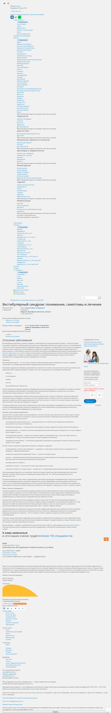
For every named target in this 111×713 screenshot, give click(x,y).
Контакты (20, 288)
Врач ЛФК (20, 65)
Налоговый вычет (22, 286)
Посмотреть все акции (9, 554)
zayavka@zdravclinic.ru (9, 672)
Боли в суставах (11, 615)
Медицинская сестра (23, 61)
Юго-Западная (27, 255)
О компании (18, 270)
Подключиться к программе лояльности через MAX (26, 300)
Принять (55, 712)
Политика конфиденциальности (12, 701)
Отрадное (24, 244)
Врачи (16, 38)
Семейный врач (22, 75)
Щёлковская (23, 251)
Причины (93, 342)
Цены (18, 32)
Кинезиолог (20, 100)
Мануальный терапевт (24, 50)
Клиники (17, 225)
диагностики (6, 409)
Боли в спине (10, 613)
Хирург (19, 112)
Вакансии (20, 284)
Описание (87, 342)
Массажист (20, 87)
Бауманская (24, 232)
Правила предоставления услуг (12, 704)
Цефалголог (21, 104)
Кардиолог (20, 96)
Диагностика (21, 28)
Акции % (16, 266)
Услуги (19, 26)
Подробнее (6, 583)
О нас (18, 276)
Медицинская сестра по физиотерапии (29, 60)
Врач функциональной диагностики (28, 91)
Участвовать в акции (9, 553)
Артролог (20, 73)
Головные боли (11, 617)
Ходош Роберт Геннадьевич (35, 308)
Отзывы (16, 268)
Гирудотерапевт (22, 85)
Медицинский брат (23, 63)
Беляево (29, 259)
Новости (19, 278)
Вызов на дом (28, 14)
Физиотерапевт (22, 58)
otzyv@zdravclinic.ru (8, 676)
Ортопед (25, 46)
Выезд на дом (10, 637)
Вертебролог (21, 79)
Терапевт (20, 77)
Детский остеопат (23, 108)
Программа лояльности (13, 665)
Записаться (90, 401)
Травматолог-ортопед (24, 56)
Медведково (27, 263)
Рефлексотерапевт (23, 81)
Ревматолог (25, 48)
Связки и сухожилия (12, 623)
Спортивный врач (23, 67)
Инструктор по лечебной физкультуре (29, 89)
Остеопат (20, 52)
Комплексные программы (22, 36)
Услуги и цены (18, 20)
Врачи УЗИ (20, 92)
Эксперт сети (21, 102)
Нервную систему (11, 619)
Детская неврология (23, 34)
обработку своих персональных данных (93, 404)
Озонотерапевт (22, 83)
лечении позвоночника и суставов (13, 353)
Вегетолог (20, 94)
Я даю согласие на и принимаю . (95, 405)
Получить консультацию (25, 30)
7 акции (17, 545)
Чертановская (25, 248)
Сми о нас (20, 280)
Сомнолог (20, 71)
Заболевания (18, 223)
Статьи (19, 282)
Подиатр (20, 98)
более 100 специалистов (57, 536)
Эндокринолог (21, 54)
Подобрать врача (24, 220)
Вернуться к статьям (12, 320)
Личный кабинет (38, 14)
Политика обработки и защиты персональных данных (19, 698)
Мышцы (8, 621)
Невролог (24, 44)
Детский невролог (23, 110)
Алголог (19, 69)
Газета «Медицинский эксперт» (16, 663)
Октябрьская (24, 240)
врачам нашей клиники (71, 525)
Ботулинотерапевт (23, 106)
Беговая (26, 236)
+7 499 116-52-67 (15, 11)
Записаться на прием (17, 14)
